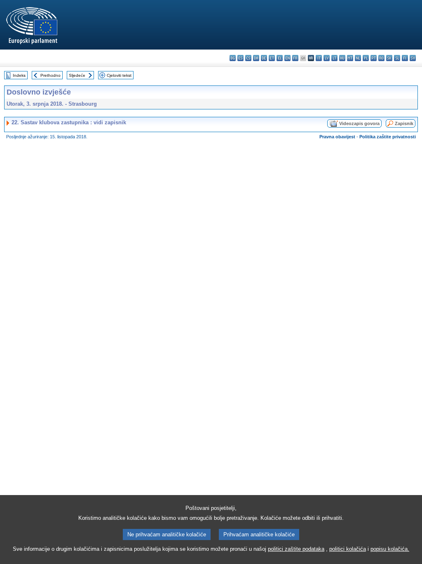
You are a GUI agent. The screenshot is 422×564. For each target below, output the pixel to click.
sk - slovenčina (389, 58)
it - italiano (319, 58)
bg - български (233, 58)
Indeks (19, 75)
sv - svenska (413, 58)
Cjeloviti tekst (119, 75)
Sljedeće (77, 75)
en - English (287, 58)
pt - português (373, 58)
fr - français (295, 58)
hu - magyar (342, 58)
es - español (240, 58)
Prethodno (50, 75)
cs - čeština (248, 58)
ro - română (381, 58)
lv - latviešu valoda (327, 58)
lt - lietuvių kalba (334, 58)
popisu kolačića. (389, 549)
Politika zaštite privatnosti (387, 136)
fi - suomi (405, 58)
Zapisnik (404, 123)
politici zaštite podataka (296, 549)
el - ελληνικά (280, 58)
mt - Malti (350, 58)
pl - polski (366, 58)
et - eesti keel (272, 58)
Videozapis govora (359, 123)
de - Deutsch (264, 58)
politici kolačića (347, 549)
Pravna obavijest (337, 136)
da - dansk (256, 58)
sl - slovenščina (397, 58)
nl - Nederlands (358, 58)
